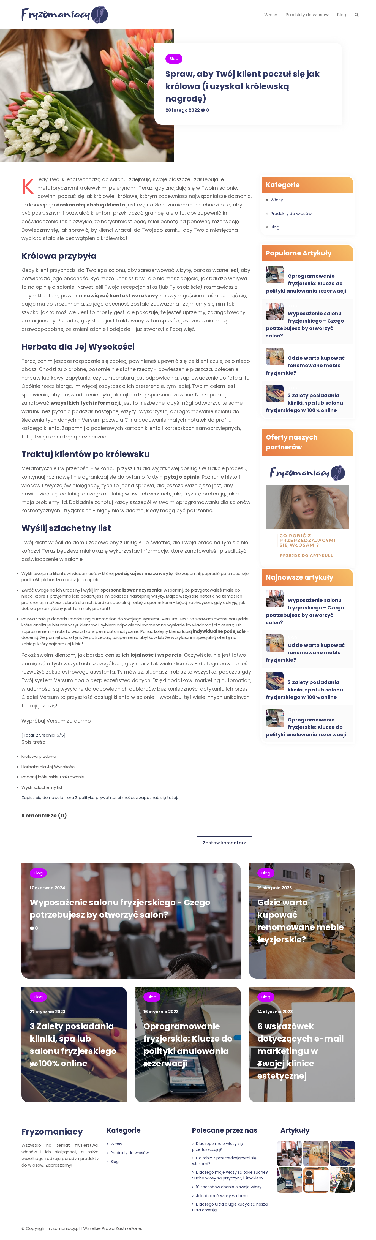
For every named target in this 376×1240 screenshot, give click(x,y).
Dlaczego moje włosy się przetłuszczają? (217, 1146)
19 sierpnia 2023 (274, 888)
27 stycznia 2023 (48, 1012)
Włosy (270, 15)
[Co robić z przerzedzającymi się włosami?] (307, 512)
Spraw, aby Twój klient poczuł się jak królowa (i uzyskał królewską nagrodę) (242, 86)
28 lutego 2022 (182, 110)
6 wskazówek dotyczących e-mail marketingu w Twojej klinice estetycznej (300, 1051)
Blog (341, 15)
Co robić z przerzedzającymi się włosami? (224, 1161)
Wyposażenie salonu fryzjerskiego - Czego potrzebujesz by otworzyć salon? (305, 324)
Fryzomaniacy (52, 1132)
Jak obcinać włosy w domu (221, 1195)
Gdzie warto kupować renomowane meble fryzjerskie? (305, 365)
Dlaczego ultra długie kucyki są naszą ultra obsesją (230, 1207)
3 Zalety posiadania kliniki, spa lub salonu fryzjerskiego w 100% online (304, 403)
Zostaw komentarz (224, 843)
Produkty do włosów (307, 15)
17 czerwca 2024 (47, 888)
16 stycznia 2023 (161, 1012)
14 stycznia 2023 (275, 1012)
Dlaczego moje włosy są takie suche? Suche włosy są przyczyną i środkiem (230, 1175)
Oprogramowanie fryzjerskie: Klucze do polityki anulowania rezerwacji (306, 283)
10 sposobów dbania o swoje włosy (228, 1187)
